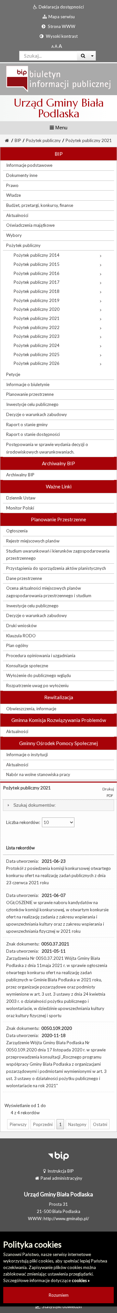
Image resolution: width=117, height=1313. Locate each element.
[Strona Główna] (58, 78)
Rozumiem (59, 1295)
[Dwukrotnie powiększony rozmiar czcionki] (60, 46)
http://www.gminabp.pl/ (66, 1218)
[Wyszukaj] (83, 56)
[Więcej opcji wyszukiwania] (92, 56)
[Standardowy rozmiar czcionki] (52, 46)
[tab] (58, 805)
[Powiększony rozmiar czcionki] (56, 46)
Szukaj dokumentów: (34, 805)
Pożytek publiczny (43, 140)
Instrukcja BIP (60, 1171)
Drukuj (108, 789)
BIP (18, 140)
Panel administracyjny (61, 1178)
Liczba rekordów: (23, 822)
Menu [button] (60, 127)
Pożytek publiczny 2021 (89, 140)
